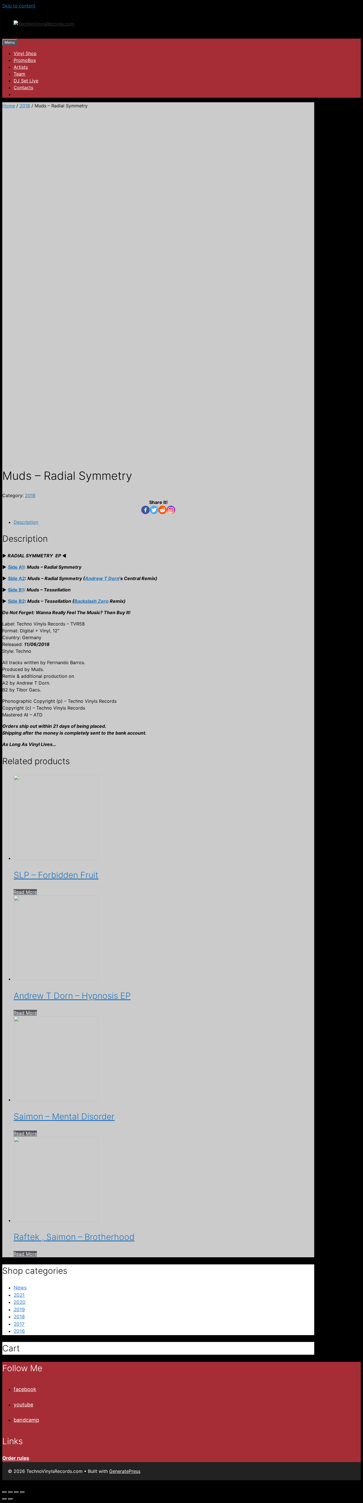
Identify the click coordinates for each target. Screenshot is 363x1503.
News (20, 1288)
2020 (20, 1302)
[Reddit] (162, 510)
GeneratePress (124, 1471)
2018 (25, 106)
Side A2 (16, 578)
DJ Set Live (26, 81)
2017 (19, 1324)
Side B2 (16, 601)
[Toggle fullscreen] (16, 1492)
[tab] (164, 522)
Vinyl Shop (25, 53)
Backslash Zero (91, 601)
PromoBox (25, 60)
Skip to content (18, 6)
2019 (19, 1309)
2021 (19, 1295)
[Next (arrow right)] (10, 1499)
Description (26, 522)
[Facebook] (145, 510)
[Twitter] (154, 510)
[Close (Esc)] (4, 1492)
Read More (25, 892)
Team (19, 74)
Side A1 (16, 567)
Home (8, 106)
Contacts (23, 87)
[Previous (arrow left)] (4, 1499)
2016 (19, 1331)
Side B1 (16, 590)
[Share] (10, 1492)
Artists (21, 67)
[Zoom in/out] (22, 1492)
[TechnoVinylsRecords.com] (44, 24)
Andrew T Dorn (102, 578)
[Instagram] (171, 510)
